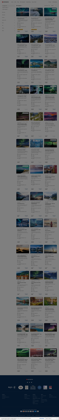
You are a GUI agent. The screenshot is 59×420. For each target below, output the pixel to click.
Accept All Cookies (48, 418)
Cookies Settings (41, 418)
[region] (29, 418)
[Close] (58, 418)
